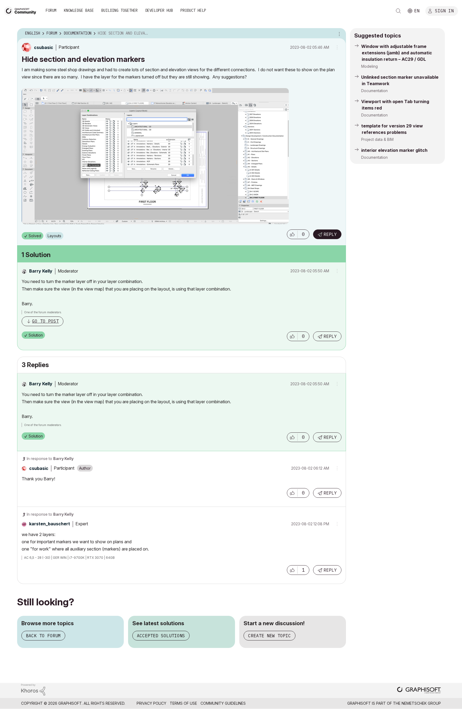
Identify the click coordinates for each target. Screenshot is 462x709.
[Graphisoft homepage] (419, 690)
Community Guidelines (223, 703)
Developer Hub (159, 10)
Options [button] (338, 33)
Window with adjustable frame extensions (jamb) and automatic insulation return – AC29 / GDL (396, 53)
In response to (50, 458)
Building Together (119, 10)
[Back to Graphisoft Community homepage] (22, 10)
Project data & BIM (377, 139)
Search (398, 11)
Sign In (444, 10)
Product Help (193, 10)
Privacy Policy (151, 703)
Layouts (54, 235)
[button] (292, 234)
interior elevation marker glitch (394, 150)
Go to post (45, 321)
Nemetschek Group (421, 703)
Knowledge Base (79, 10)
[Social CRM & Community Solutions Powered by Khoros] (33, 689)
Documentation (374, 90)
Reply (330, 234)
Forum (51, 10)
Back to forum (43, 635)
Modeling (369, 66)
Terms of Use (183, 703)
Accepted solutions (161, 635)
